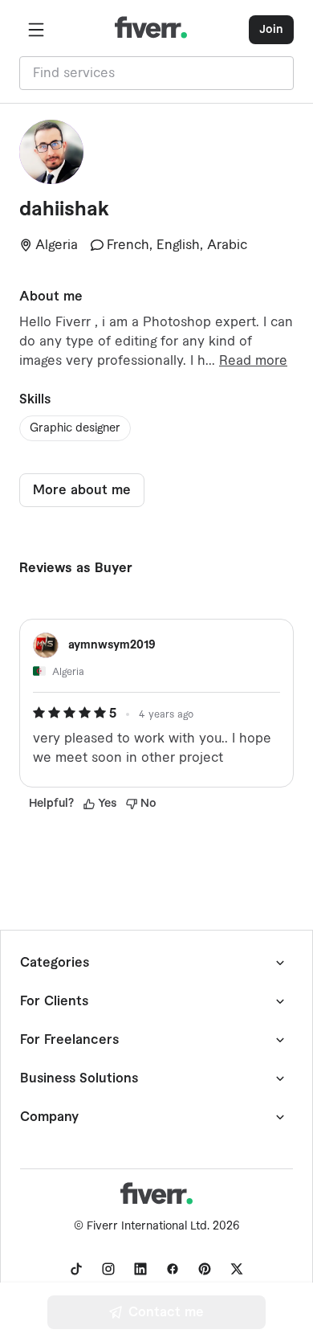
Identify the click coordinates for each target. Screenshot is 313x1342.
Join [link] (271, 29)
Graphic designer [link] (75, 428)
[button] (36, 30)
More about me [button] (82, 490)
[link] (76, 1268)
